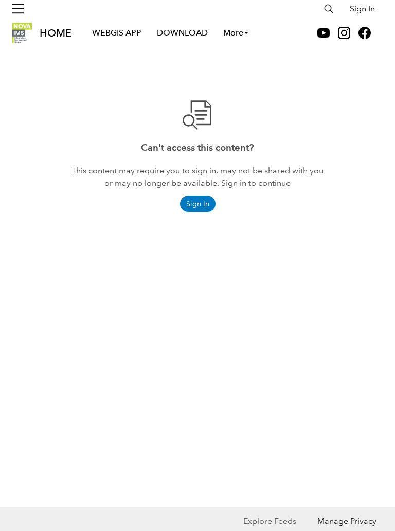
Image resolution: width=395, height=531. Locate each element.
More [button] (233, 33)
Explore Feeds (269, 521)
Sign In (362, 8)
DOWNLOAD (182, 33)
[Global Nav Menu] (18, 8)
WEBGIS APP (116, 33)
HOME (55, 33)
